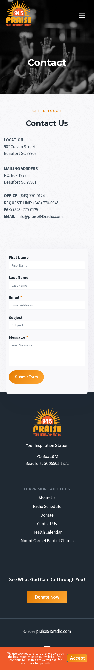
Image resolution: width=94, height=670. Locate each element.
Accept (77, 658)
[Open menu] (82, 15)
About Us (47, 498)
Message (18, 337)
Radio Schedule (47, 506)
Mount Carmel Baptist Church (47, 540)
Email (15, 297)
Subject (16, 317)
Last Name (18, 277)
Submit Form (26, 376)
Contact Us (47, 523)
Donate (47, 515)
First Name (19, 257)
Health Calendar (47, 532)
